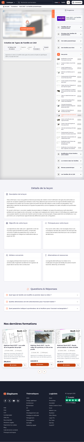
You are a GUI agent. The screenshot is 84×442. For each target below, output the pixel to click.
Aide (5, 407)
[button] (39, 371)
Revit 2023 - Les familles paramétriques (30, 6)
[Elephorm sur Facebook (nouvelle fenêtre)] (5, 400)
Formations (14, 6)
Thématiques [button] (32, 394)
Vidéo (28, 410)
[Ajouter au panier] (24, 365)
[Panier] (68, 2)
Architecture (29, 403)
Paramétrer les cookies (10, 425)
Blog (5, 427)
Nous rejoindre (8, 420)
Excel (50, 408)
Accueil (7, 6)
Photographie (30, 420)
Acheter (14, 365)
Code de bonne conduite (11, 430)
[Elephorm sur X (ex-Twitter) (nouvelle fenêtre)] (9, 400)
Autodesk (52, 403)
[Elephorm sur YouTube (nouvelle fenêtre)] (13, 400)
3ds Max (51, 423)
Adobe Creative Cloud (55, 405)
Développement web (32, 413)
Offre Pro (6, 417)
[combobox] (35, 2)
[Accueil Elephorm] (11, 393)
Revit (50, 398)
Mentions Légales (9, 422)
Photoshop (52, 400)
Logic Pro (52, 418)
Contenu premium (27, 29)
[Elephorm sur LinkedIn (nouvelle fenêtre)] (18, 400)
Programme (70, 10)
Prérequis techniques (10, 432)
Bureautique (29, 405)
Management (30, 418)
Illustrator (51, 413)
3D (27, 408)
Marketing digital (31, 425)
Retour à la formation (12, 48)
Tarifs (63, 2)
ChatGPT (51, 425)
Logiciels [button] (53, 394)
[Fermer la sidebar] (53, 14)
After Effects (52, 415)
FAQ (5, 410)
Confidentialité (8, 415)
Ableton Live (52, 410)
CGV (5, 412)
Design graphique (31, 400)
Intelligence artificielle (32, 415)
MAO (27, 398)
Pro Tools (51, 420)
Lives (56, 2)
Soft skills (29, 423)
